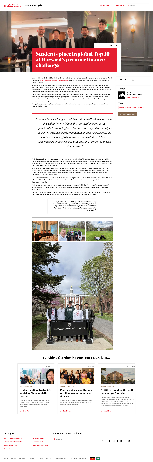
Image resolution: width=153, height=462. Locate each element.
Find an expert (38, 442)
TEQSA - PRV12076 (60, 458)
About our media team (40, 445)
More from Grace (132, 97)
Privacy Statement (10, 458)
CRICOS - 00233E (45, 458)
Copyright (22, 458)
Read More (26, 411)
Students (141, 107)
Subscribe (8, 449)
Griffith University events (13, 438)
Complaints (32, 458)
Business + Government (127, 114)
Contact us (120, 5)
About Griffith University (13, 442)
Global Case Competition (54, 80)
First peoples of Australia (78, 458)
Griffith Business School (127, 107)
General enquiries (10, 445)
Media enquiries (38, 438)
